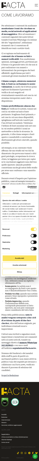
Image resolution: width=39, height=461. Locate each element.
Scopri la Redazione (10, 375)
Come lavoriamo (5, 420)
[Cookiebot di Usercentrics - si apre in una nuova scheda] (28, 187)
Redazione (4, 417)
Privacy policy (5, 457)
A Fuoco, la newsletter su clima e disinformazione (14, 437)
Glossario (3, 422)
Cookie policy (20, 457)
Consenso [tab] (6, 193)
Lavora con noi (5, 442)
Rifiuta (19, 272)
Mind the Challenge (6, 439)
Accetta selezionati (20, 265)
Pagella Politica (5, 434)
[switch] (34, 235)
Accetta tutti (19, 258)
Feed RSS (3, 414)
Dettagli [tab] (16, 193)
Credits (33, 457)
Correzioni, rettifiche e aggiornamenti (11, 425)
